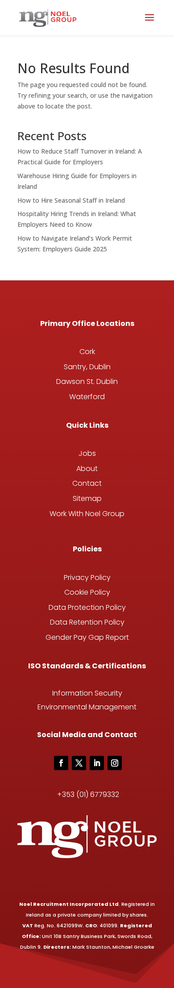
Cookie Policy (87, 592)
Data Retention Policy (87, 622)
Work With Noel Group (87, 514)
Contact (87, 483)
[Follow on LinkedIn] (97, 763)
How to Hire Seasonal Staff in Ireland (71, 200)
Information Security (87, 693)
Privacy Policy (87, 577)
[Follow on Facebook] (61, 763)
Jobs (87, 453)
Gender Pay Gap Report (87, 637)
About (87, 468)
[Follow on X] (79, 763)
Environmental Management (87, 707)
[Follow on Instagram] (115, 763)
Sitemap (87, 498)
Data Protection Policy (87, 607)
